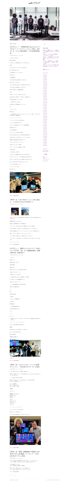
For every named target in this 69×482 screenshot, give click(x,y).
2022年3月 (45, 94)
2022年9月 (45, 87)
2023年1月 (45, 81)
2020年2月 (45, 130)
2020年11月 (45, 117)
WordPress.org (45, 160)
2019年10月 (45, 136)
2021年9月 (45, 104)
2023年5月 (45, 74)
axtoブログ (34, 3)
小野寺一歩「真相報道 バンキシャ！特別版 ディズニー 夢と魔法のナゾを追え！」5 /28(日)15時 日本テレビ (51, 51)
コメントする (21, 55)
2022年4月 (45, 93)
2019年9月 (45, 137)
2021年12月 (45, 99)
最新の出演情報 (16, 195)
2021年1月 (45, 114)
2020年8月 (45, 122)
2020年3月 (45, 128)
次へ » (15, 475)
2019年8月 (45, 139)
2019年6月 (45, 142)
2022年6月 (45, 91)
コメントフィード (46, 159)
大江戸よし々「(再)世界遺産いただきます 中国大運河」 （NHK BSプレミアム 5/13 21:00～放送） (51, 58)
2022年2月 (45, 96)
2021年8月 (45, 105)
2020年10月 (45, 119)
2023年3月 (45, 78)
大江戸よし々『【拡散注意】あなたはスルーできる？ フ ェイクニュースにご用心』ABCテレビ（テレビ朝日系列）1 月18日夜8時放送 (25, 50)
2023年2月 (45, 79)
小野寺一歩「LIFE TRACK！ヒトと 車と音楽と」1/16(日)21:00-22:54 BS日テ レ (25, 201)
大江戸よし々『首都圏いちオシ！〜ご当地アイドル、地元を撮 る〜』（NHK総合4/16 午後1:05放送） (51, 62)
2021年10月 (45, 102)
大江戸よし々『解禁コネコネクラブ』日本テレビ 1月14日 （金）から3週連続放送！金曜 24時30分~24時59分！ (25, 250)
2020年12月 (45, 116)
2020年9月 (45, 120)
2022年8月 (45, 88)
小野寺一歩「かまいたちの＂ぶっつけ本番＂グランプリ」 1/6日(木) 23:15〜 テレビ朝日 (25, 366)
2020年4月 (45, 127)
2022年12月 (45, 82)
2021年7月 (45, 107)
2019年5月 (45, 144)
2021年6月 (45, 108)
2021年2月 (45, 113)
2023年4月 (45, 76)
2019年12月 (45, 133)
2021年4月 (45, 111)
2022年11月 (45, 84)
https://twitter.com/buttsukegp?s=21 (16, 407)
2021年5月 (45, 110)
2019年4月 (45, 145)
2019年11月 (45, 134)
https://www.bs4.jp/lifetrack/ (14, 241)
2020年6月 (45, 125)
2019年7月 (45, 140)
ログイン (44, 156)
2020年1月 (45, 131)
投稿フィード (45, 157)
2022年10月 (45, 85)
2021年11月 (45, 101)
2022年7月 (45, 90)
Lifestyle (47, 479)
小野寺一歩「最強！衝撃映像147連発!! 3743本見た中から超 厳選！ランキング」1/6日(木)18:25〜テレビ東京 (25, 454)
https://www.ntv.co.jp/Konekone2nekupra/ (17, 322)
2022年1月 (45, 98)
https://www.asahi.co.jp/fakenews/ (16, 117)
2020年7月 (45, 124)
